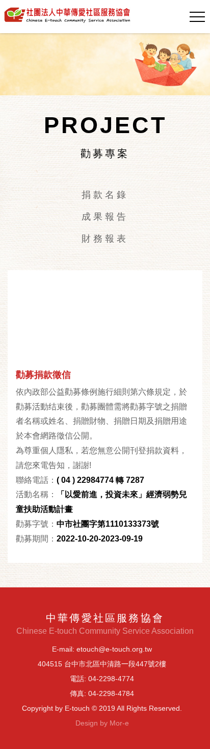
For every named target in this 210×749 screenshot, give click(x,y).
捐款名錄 (105, 195)
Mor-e (119, 723)
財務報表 (105, 239)
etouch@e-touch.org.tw (114, 649)
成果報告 (105, 217)
